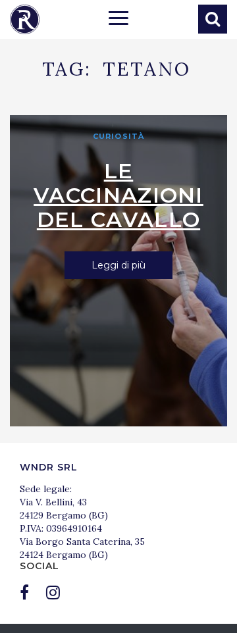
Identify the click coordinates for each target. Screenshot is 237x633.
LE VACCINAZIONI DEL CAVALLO (118, 195)
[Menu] (118, 19)
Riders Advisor (25, 19)
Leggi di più (118, 265)
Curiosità (118, 136)
